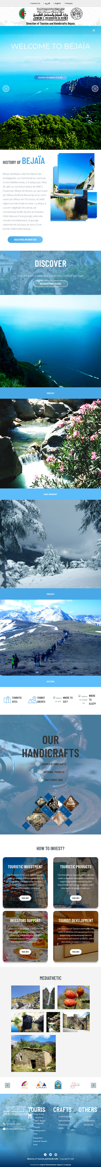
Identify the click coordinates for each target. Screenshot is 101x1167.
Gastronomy (64, 1120)
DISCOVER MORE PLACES (50, 283)
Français (69, 3)
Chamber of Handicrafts (53, 764)
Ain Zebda (50, 681)
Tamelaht (50, 393)
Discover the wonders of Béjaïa (50, 77)
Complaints (89, 1120)
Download (88, 1124)
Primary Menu (93, 30)
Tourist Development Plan (39, 1130)
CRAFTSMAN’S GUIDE (53, 780)
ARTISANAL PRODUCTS (54, 772)
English (58, 3)
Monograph (38, 1123)
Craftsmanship (65, 1116)
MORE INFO (25, 898)
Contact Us (35, 3)
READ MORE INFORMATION (25, 239)
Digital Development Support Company (55, 1165)
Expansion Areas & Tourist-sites (40, 1141)
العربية (47, 3)
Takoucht (50, 594)
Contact (87, 1116)
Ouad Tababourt (50, 494)
